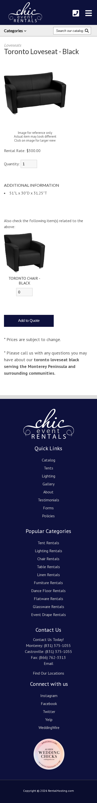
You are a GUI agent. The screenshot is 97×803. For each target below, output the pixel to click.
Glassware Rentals (48, 606)
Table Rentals (48, 566)
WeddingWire (49, 727)
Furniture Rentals (48, 582)
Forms (48, 507)
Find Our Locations (48, 673)
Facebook (49, 703)
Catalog (48, 459)
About (48, 491)
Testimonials (48, 499)
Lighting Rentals (48, 550)
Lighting (48, 475)
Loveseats (12, 45)
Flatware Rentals (48, 598)
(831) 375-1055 (57, 645)
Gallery (48, 483)
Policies (48, 515)
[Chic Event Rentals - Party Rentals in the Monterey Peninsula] (25, 12)
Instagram (48, 695)
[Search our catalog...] (87, 31)
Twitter (49, 711)
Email (48, 663)
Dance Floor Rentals (48, 590)
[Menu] (88, 13)
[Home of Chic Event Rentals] (48, 442)
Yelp (48, 719)
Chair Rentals (48, 558)
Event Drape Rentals (48, 614)
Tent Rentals (48, 542)
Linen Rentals (48, 574)
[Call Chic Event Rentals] (75, 13)
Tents (48, 467)
